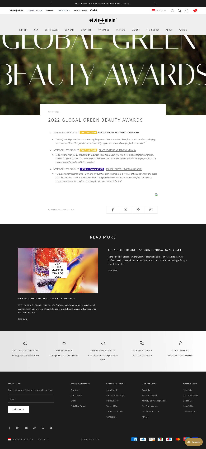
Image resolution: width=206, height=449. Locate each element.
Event (73, 400)
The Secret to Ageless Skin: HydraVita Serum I (144, 250)
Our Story (75, 390)
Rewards (146, 390)
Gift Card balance (150, 406)
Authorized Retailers (115, 411)
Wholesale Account (150, 411)
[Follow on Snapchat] (51, 428)
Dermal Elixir (188, 400)
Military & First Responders (154, 400)
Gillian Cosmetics (190, 395)
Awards (183, 30)
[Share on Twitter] (125, 209)
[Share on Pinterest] (138, 209)
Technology (152, 30)
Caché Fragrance (190, 411)
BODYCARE (86, 30)
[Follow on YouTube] (26, 428)
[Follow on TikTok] (34, 428)
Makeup (136, 30)
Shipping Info (112, 390)
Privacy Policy (112, 400)
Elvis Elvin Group (78, 406)
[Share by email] (151, 209)
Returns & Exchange (115, 395)
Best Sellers (51, 30)
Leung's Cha (188, 406)
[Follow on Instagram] (17, 428)
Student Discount (150, 395)
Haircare (120, 30)
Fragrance (103, 30)
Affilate (145, 416)
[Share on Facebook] (112, 209)
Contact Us (111, 416)
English (42, 439)
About (169, 30)
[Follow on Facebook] (9, 428)
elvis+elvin (187, 390)
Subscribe (18, 409)
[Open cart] (191, 10)
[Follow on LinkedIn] (42, 428)
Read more (22, 318)
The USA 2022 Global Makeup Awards (46, 298)
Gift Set (23, 30)
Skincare (70, 30)
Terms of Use (112, 406)
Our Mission (76, 395)
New (36, 30)
